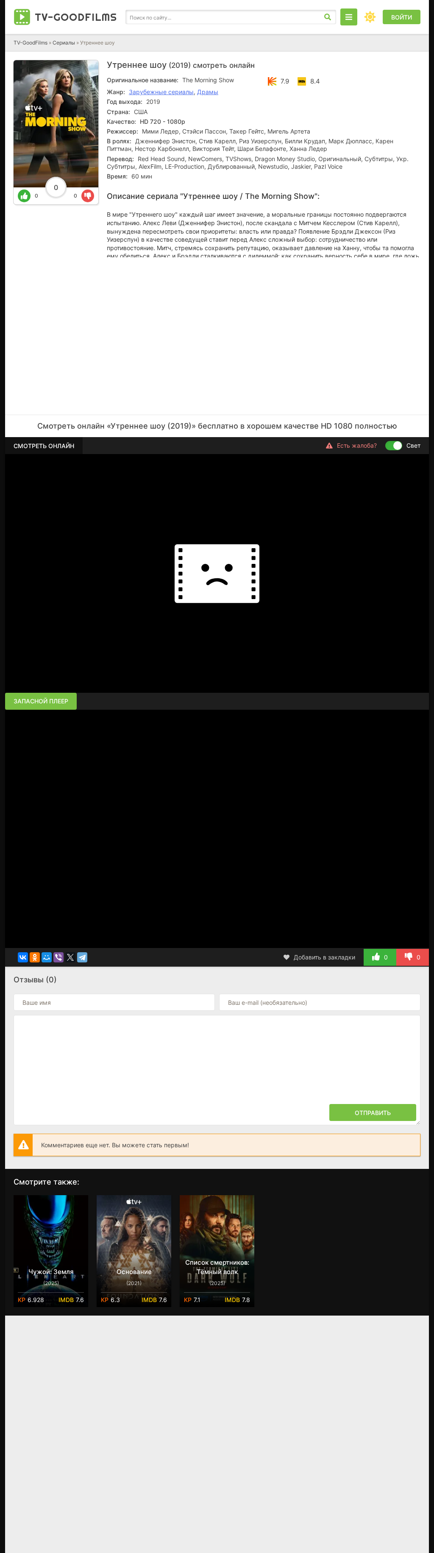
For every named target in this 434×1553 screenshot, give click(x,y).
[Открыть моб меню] (348, 16)
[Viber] (58, 957)
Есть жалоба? (357, 445)
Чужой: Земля (51, 1272)
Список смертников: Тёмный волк (217, 1267)
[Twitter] (70, 957)
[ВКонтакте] (23, 957)
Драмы (207, 91)
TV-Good (76, 17)
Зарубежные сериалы (161, 91)
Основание (134, 1272)
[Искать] (327, 17)
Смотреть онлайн (44, 445)
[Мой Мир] (47, 957)
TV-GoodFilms (30, 42)
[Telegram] (82, 957)
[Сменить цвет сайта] (370, 16)
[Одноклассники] (35, 957)
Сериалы (64, 42)
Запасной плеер (41, 701)
